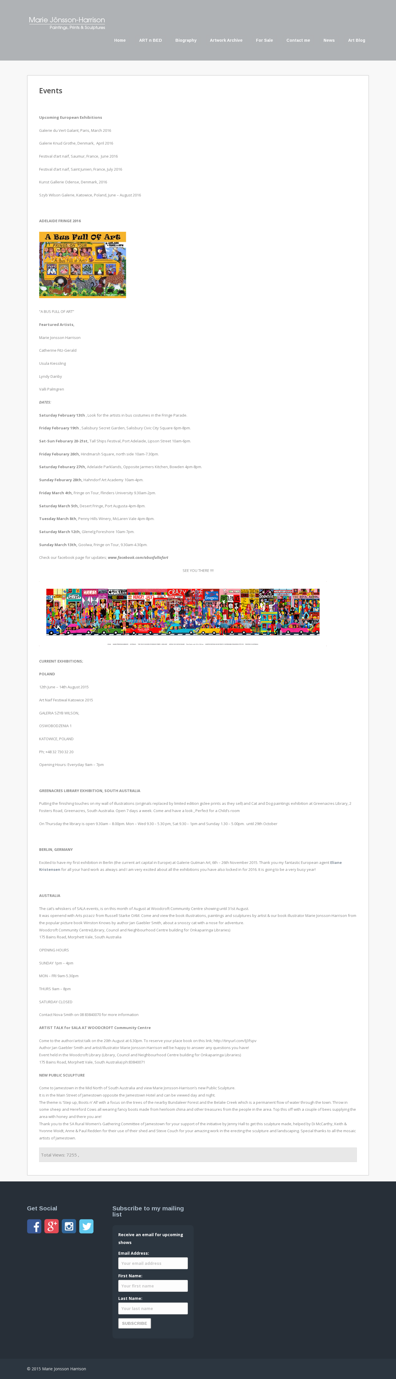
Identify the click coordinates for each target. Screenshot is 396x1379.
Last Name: (130, 1298)
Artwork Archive (226, 40)
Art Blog (356, 40)
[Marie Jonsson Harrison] (67, 28)
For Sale (264, 40)
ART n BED (150, 40)
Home (120, 40)
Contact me (298, 40)
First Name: (130, 1275)
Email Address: (133, 1253)
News (329, 40)
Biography (186, 40)
